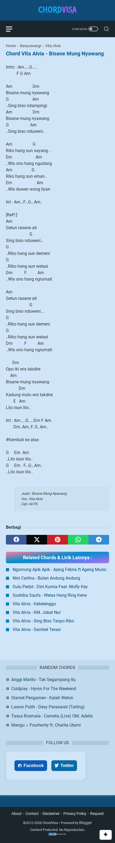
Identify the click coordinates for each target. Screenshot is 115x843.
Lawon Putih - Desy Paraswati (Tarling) (48, 706)
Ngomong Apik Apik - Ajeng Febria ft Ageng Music (59, 569)
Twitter (67, 765)
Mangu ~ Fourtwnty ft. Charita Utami (46, 725)
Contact (32, 813)
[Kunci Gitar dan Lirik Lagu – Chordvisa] (57, 10)
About (16, 813)
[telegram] (99, 540)
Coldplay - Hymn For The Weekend (43, 688)
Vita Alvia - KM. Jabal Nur (37, 612)
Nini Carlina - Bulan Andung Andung (46, 578)
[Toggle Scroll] (105, 835)
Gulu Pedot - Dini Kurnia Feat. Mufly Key (50, 586)
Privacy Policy (74, 813)
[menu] (12, 28)
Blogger (85, 823)
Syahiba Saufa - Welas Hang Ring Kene (50, 595)
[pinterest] (57, 540)
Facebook (34, 765)
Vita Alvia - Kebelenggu (34, 603)
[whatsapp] (78, 540)
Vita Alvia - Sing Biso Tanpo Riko (43, 620)
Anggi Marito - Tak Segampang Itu (43, 679)
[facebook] (16, 540)
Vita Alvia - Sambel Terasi (37, 629)
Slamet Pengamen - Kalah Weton (42, 697)
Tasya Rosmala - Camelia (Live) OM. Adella (52, 716)
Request (97, 813)
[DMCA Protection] (57, 835)
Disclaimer (51, 813)
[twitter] (36, 540)
